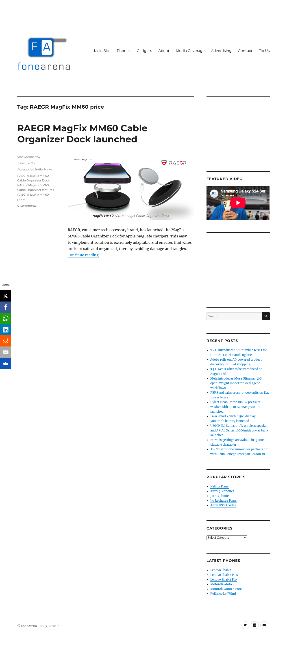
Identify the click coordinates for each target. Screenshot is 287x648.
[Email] (5, 352)
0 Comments (26, 205)
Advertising (221, 51)
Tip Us (264, 51)
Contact (245, 51)
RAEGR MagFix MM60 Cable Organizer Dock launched (82, 134)
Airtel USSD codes (223, 505)
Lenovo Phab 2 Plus (224, 575)
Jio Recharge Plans (223, 501)
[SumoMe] (5, 363)
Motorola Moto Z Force (226, 589)
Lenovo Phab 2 (220, 570)
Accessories (25, 169)
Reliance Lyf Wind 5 (224, 594)
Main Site (102, 51)
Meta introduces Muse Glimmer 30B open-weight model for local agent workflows (236, 383)
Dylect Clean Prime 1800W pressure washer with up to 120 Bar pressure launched (235, 406)
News (48, 169)
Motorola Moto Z (222, 584)
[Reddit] (5, 340)
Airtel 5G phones (222, 491)
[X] (5, 296)
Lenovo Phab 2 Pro (223, 579)
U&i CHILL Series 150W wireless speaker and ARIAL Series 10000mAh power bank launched (239, 430)
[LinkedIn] (5, 329)
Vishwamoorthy (28, 157)
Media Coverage (190, 51)
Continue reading (83, 255)
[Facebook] (5, 307)
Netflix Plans (219, 486)
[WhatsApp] (5, 318)
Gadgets (144, 51)
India (39, 169)
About (164, 51)
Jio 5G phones (220, 496)
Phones (123, 51)
